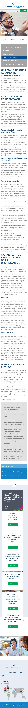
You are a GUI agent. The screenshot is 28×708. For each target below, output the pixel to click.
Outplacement (8, 54)
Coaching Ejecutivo (10, 61)
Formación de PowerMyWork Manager (9, 475)
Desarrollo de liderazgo (13, 64)
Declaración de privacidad (8, 705)
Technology (8, 50)
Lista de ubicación (5, 683)
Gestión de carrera (10, 57)
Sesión (23, 10)
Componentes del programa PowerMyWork (10, 471)
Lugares (4, 681)
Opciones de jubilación (12, 47)
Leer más (12, 524)
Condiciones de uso (21, 705)
